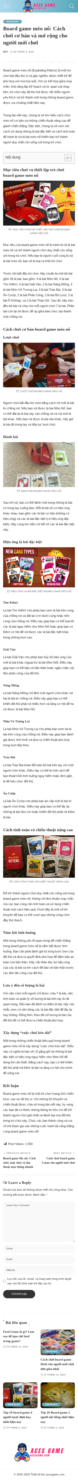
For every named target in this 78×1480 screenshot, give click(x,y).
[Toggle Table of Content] (66, 157)
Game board (12, 22)
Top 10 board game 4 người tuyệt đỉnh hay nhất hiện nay (17, 1417)
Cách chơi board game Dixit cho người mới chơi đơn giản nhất (57, 1364)
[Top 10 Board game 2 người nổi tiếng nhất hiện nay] (58, 1395)
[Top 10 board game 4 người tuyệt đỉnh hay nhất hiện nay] (20, 1395)
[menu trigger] (8, 6)
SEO (5, 52)
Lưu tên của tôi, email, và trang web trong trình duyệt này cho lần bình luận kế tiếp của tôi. (39, 1281)
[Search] (71, 6)
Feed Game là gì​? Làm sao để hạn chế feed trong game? (18, 1336)
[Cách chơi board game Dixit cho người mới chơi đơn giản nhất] (58, 1342)
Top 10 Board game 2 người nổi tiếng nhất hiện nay (57, 1417)
